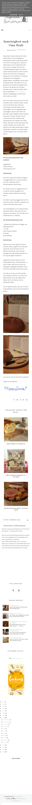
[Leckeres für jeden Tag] (16, 679)
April (4, 735)
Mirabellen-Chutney (16, 613)
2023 (3, 706)
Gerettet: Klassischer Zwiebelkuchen (16, 630)
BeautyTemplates (21, 798)
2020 (3, 713)
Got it (21, 14)
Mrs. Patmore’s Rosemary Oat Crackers (16, 476)
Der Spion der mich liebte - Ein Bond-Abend (16, 509)
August (5, 726)
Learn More (13, 14)
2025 (3, 702)
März (4, 737)
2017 (3, 745)
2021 (3, 711)
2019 (3, 715)
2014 (3, 752)
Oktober (5, 724)
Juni (4, 731)
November (6, 722)
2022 (3, 708)
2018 (3, 717)
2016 (3, 747)
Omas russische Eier (16, 637)
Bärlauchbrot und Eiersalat (16, 444)
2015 (3, 749)
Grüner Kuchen (14, 605)
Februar (5, 740)
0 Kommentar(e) (21, 49)
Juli (4, 728)
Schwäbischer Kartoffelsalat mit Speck (18, 622)
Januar (5, 742)
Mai (4, 733)
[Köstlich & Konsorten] (16, 658)
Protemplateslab (16, 800)
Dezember (6, 719)
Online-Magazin (20, 91)
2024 (3, 704)
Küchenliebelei (18, 796)
